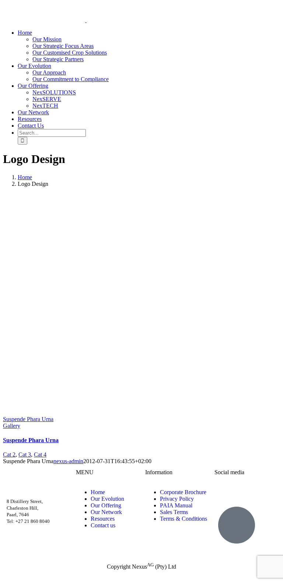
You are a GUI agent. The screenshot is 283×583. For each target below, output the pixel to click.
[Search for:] (52, 132)
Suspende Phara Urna (28, 419)
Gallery (11, 426)
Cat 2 (9, 454)
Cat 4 (40, 454)
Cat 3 (24, 454)
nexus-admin (68, 461)
